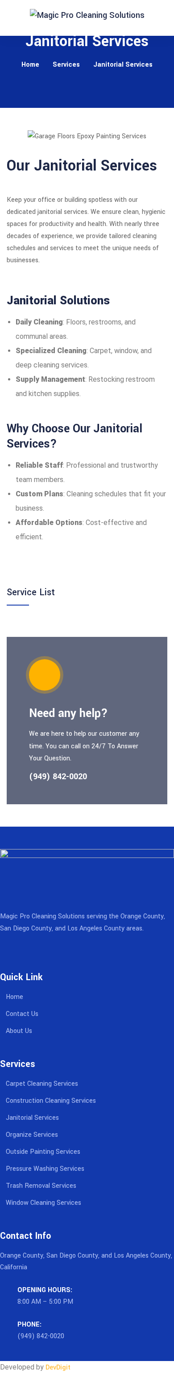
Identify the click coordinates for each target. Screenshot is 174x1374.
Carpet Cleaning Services (42, 1083)
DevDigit (58, 1367)
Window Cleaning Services (43, 1203)
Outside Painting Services (43, 1151)
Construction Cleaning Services (51, 1100)
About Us (19, 1031)
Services (66, 64)
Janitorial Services (32, 1117)
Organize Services (32, 1134)
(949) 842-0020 (40, 1336)
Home (30, 64)
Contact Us (22, 1014)
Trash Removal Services (41, 1186)
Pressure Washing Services (45, 1168)
